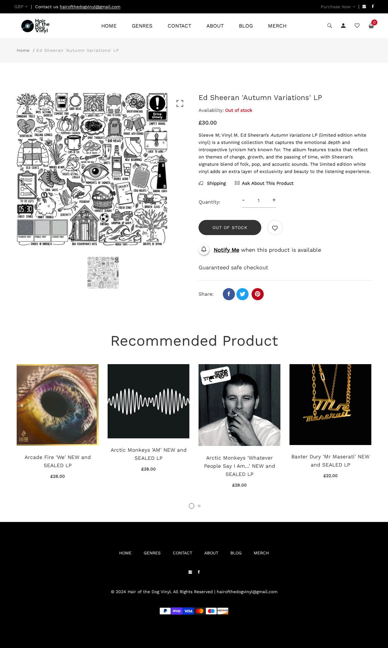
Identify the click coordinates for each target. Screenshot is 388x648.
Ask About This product (267, 183)
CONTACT (179, 26)
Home (23, 50)
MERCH (277, 26)
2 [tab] (199, 505)
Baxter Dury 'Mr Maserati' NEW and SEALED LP (330, 461)
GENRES (142, 26)
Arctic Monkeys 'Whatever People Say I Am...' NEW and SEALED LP (239, 466)
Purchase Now (336, 6)
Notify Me (226, 250)
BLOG (246, 26)
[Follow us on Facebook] (229, 294)
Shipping (216, 183)
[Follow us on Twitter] (242, 294)
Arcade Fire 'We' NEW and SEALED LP (58, 461)
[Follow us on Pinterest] (258, 294)
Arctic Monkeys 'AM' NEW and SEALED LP (149, 454)
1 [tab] (191, 506)
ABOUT (215, 26)
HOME (109, 26)
